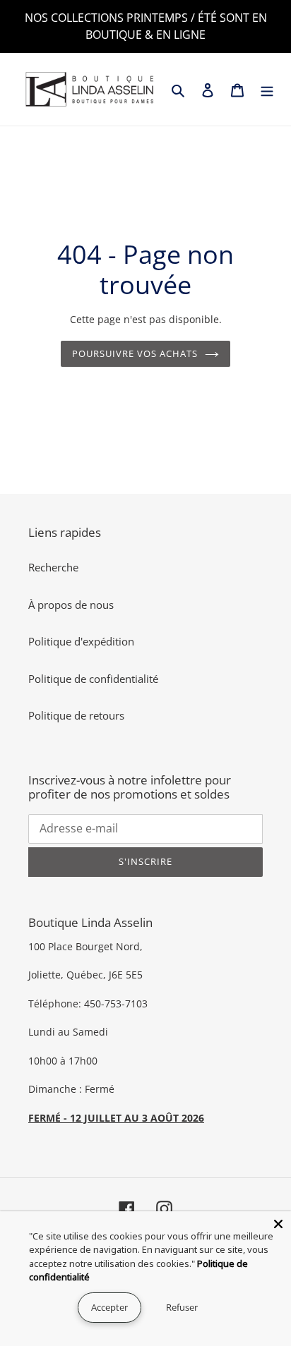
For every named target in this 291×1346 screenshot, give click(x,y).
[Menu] (267, 89)
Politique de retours (76, 715)
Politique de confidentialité (93, 679)
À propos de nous (71, 605)
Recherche (53, 567)
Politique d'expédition (81, 641)
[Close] (278, 1224)
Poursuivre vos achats (135, 353)
